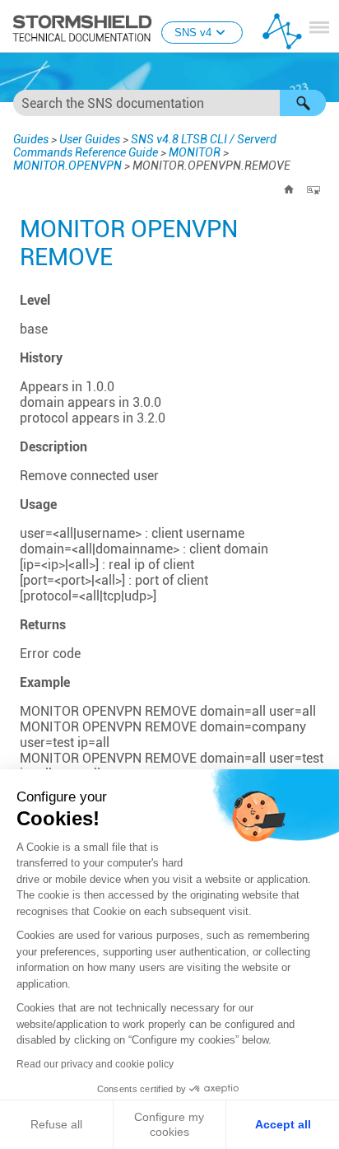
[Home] (289, 189)
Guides (31, 139)
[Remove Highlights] (313, 189)
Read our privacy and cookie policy (95, 1064)
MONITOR (195, 152)
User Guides (89, 139)
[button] (303, 103)
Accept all (283, 1124)
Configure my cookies (169, 1124)
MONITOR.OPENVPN (67, 165)
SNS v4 (192, 32)
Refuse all (56, 1124)
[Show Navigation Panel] (319, 27)
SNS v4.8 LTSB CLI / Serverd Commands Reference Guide (144, 146)
